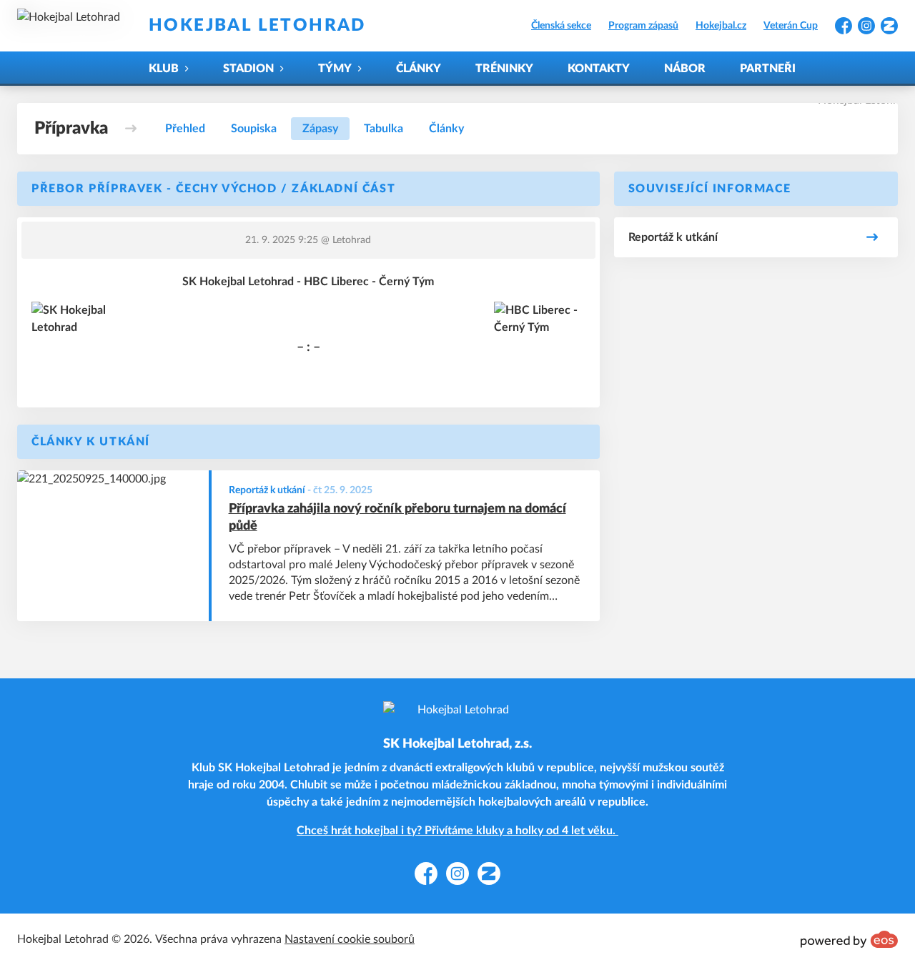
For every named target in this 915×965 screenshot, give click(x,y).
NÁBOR (685, 68)
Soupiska (254, 128)
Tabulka (383, 128)
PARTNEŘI (768, 68)
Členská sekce (561, 26)
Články (446, 128)
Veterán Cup (790, 26)
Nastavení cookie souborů (350, 939)
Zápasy (320, 128)
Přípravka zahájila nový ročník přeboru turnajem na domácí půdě (397, 518)
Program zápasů (643, 26)
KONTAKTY (599, 68)
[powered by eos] (849, 939)
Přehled (185, 128)
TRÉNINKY (504, 68)
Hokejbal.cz (721, 26)
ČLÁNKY (418, 68)
